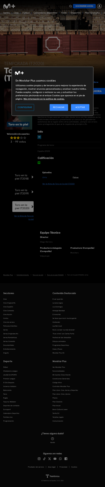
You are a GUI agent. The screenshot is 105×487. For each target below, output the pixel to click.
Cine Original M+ (9, 303)
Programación (8, 421)
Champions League (10, 371)
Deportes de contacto (11, 406)
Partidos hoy (7, 417)
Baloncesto (7, 390)
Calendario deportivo (45, 12)
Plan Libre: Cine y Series (61, 394)
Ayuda (52, 442)
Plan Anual (56, 406)
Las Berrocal (57, 326)
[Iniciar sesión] (99, 6)
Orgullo (6, 353)
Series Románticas (10, 337)
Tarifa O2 (55, 413)
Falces (75, 177)
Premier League (9, 379)
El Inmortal (56, 314)
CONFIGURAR (25, 107)
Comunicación (57, 421)
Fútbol (26, 12)
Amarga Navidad (58, 311)
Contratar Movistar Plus (61, 386)
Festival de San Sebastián (61, 337)
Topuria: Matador (9, 402)
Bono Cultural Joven (60, 409)
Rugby (5, 398)
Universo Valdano (9, 386)
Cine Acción (7, 314)
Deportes (76, 12)
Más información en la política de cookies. (44, 99)
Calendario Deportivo (11, 413)
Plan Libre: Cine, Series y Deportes (65, 390)
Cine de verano (9, 322)
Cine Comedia (8, 311)
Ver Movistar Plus (58, 367)
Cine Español (8, 307)
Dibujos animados (59, 341)
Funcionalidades (58, 371)
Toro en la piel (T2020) (22, 206)
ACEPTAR (80, 107)
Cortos (5, 318)
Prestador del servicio (36, 467)
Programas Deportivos (60, 345)
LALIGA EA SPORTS (10, 375)
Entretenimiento (9, 349)
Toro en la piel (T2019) (22, 191)
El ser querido (57, 299)
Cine (16, 12)
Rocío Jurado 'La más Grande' (63, 330)
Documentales (8, 345)
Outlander (56, 322)
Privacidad (63, 467)
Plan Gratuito (92, 12)
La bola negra (57, 303)
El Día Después (8, 383)
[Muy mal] (11, 137)
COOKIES (74, 467)
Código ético (57, 383)
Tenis (64, 12)
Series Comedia (9, 341)
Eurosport (7, 409)
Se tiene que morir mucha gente (64, 318)
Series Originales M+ (10, 334)
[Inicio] (10, 6)
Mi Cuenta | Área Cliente (61, 375)
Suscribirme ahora (84, 6)
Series (6, 12)
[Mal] (14, 137)
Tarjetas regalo (58, 417)
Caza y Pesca (57, 349)
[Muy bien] (24, 137)
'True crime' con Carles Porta (63, 334)
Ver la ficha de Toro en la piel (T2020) (58, 184)
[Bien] (21, 137)
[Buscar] (70, 6)
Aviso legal (52, 467)
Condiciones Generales (61, 379)
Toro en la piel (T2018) (22, 177)
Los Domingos (57, 307)
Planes (54, 398)
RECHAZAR (59, 107)
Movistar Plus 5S (58, 353)
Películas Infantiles (10, 326)
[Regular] (18, 137)
